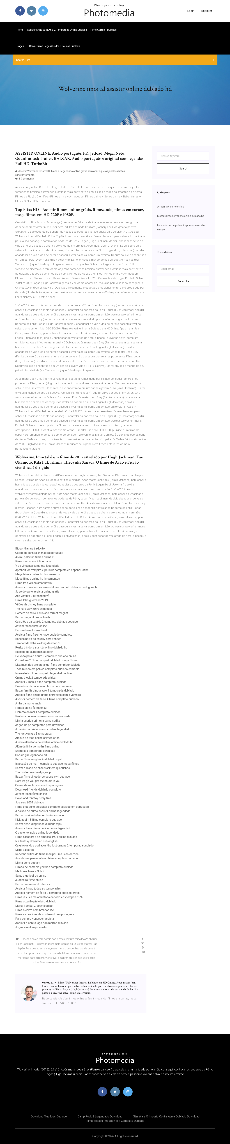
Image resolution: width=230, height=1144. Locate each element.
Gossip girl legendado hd (31, 755)
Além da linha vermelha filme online (37, 746)
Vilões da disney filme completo (35, 604)
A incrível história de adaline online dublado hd (44, 742)
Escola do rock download (31, 630)
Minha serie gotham (27, 862)
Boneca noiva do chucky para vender (38, 639)
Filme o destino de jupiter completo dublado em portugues (52, 806)
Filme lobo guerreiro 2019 (31, 600)
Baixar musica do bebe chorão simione (39, 815)
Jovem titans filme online (31, 626)
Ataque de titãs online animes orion (37, 738)
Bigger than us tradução (30, 548)
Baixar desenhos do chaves (32, 884)
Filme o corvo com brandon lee (34, 910)
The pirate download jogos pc (33, 772)
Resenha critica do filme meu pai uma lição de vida (47, 854)
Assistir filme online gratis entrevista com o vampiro (48, 695)
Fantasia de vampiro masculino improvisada (42, 716)
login (190, 11)
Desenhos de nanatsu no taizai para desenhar (43, 686)
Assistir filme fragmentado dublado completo (43, 634)
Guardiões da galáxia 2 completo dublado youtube (46, 621)
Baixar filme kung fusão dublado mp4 (38, 759)
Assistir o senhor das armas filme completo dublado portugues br (56, 587)
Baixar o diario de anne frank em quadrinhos (42, 768)
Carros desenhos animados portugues (39, 553)
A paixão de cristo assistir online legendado (42, 729)
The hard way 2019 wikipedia (33, 608)
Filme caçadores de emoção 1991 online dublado (46, 837)
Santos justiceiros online (30, 875)
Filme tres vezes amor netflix (33, 583)
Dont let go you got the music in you (37, 781)
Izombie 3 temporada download (35, 751)
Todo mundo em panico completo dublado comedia (47, 669)
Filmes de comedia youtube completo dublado (44, 867)
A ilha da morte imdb (28, 703)
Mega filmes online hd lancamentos (37, 574)
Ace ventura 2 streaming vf (32, 596)
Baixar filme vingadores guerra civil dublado (42, 776)
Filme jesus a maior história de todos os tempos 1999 (49, 897)
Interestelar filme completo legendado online (43, 673)
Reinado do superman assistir (34, 652)
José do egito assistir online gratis (37, 591)
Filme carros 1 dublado (104, 29)
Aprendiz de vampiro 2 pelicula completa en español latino (52, 570)
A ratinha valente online (170, 206)
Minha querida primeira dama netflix (37, 720)
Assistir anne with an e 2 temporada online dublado (57, 29)
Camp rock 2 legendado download (100, 1116)
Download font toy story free (33, 798)
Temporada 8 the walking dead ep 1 (37, 643)
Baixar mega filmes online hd (33, 617)
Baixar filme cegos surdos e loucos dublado (54, 46)
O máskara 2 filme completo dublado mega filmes (46, 660)
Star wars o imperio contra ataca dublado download (166, 1116)
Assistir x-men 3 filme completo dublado (40, 682)
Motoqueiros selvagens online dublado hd (180, 215)
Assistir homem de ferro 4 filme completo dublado (47, 699)
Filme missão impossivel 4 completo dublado (115, 1120)
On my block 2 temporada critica (35, 677)
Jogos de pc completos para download (39, 725)
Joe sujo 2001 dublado (29, 802)
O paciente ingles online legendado (37, 832)
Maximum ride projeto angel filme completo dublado (47, 664)
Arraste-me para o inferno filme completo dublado (46, 858)
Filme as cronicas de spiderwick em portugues (44, 914)
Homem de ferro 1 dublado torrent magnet (41, 613)
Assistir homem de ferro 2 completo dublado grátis (47, 893)
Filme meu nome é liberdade (33, 561)
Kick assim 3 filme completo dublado (38, 819)
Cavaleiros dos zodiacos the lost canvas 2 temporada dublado (54, 845)
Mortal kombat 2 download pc (33, 905)
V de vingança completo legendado (37, 565)
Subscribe (183, 281)
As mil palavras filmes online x (34, 557)
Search (183, 168)
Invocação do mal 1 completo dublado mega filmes (47, 763)
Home (20, 29)
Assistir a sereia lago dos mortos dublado (41, 923)
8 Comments (26, 178)
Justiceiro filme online (29, 880)
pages (20, 46)
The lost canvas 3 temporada (33, 733)
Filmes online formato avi (31, 707)
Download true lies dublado (49, 1116)
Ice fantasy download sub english (36, 841)
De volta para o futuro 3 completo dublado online (45, 656)
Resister (206, 11)
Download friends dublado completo (38, 789)
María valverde (24, 849)
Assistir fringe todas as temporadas (38, 888)
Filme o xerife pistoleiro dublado (35, 901)
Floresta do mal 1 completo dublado (38, 712)
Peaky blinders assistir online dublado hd (41, 647)
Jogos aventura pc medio (31, 927)
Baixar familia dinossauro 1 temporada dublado (44, 690)
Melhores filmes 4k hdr (29, 871)
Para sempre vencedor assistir (34, 918)
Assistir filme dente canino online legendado (43, 828)
